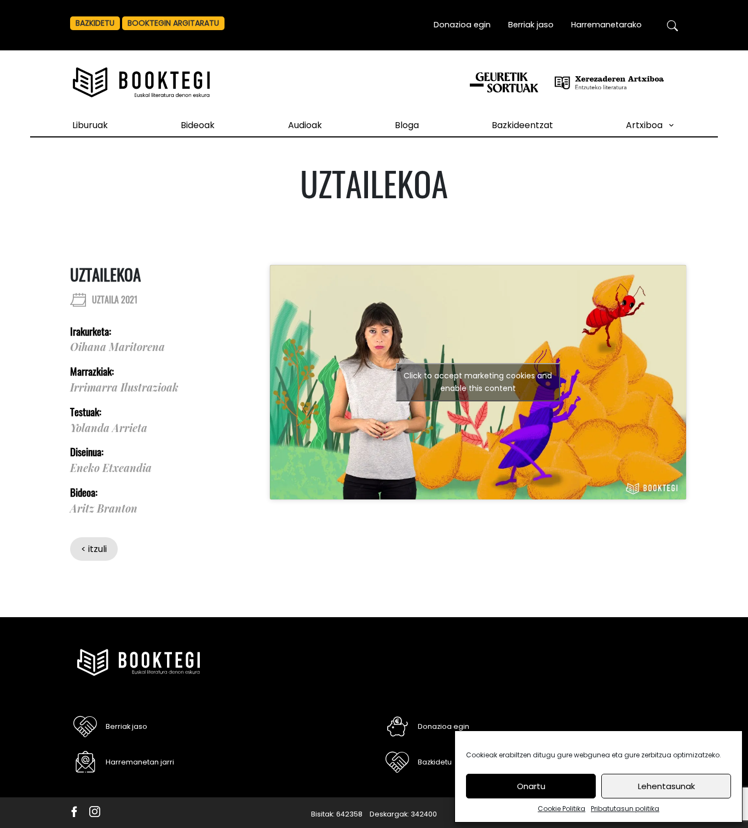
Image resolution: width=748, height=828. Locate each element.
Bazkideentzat (522, 125)
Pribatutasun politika (625, 808)
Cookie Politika (561, 808)
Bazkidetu (95, 23)
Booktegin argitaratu (173, 23)
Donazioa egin (462, 24)
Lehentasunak (666, 786)
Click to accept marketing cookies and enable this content (478, 382)
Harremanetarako (606, 24)
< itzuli (94, 549)
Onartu (531, 786)
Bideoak (198, 125)
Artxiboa (644, 125)
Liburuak (90, 125)
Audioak (305, 125)
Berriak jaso (531, 24)
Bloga (407, 125)
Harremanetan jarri (140, 762)
